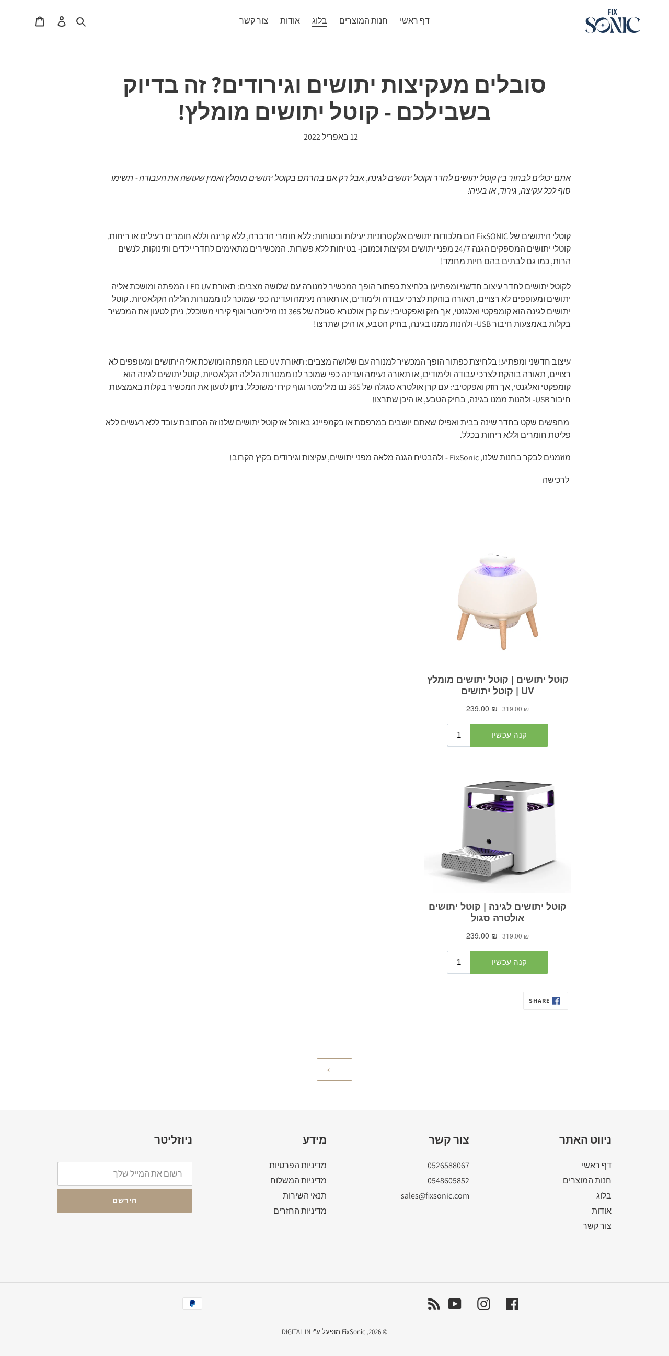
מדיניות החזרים (300, 1210)
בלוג (604, 1195)
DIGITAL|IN (296, 1331)
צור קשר (597, 1226)
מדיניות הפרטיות (298, 1165)
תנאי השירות (305, 1195)
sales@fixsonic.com (435, 1195)
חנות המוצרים (587, 1180)
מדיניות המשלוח (298, 1180)
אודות (602, 1210)
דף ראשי (597, 1165)
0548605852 (448, 1180)
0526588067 (448, 1165)
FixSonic (353, 1331)
